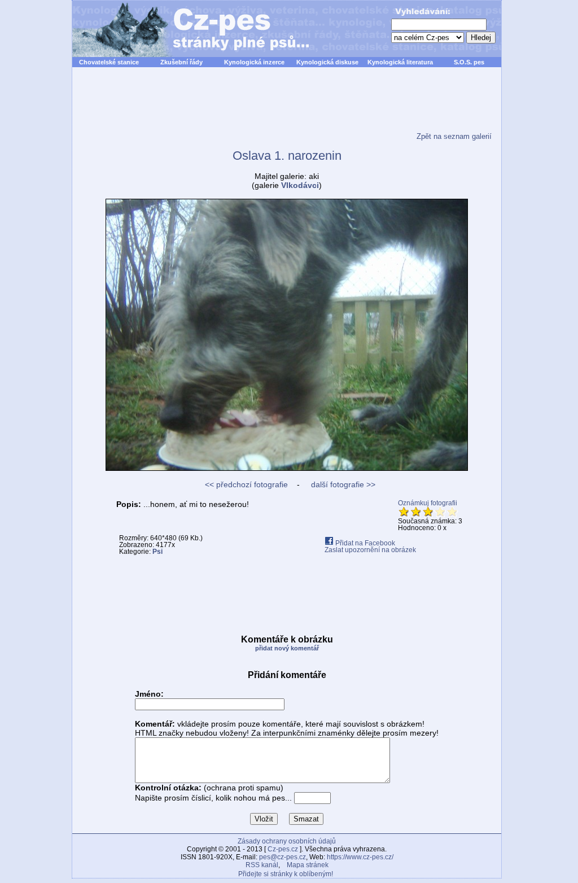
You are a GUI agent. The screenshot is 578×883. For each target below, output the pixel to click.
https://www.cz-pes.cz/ (360, 857)
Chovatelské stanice (109, 62)
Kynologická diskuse (327, 62)
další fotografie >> (342, 484)
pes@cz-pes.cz (282, 857)
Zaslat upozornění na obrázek (370, 550)
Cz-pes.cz (283, 849)
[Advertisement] (286, 106)
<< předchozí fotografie (246, 484)
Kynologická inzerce (254, 62)
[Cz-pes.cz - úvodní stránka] (185, 29)
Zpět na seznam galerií (454, 136)
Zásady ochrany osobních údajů (287, 841)
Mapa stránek (308, 865)
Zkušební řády (181, 62)
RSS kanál (262, 865)
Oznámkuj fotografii (427, 503)
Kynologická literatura (400, 62)
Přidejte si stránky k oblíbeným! (285, 874)
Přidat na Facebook (364, 543)
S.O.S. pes (469, 62)
